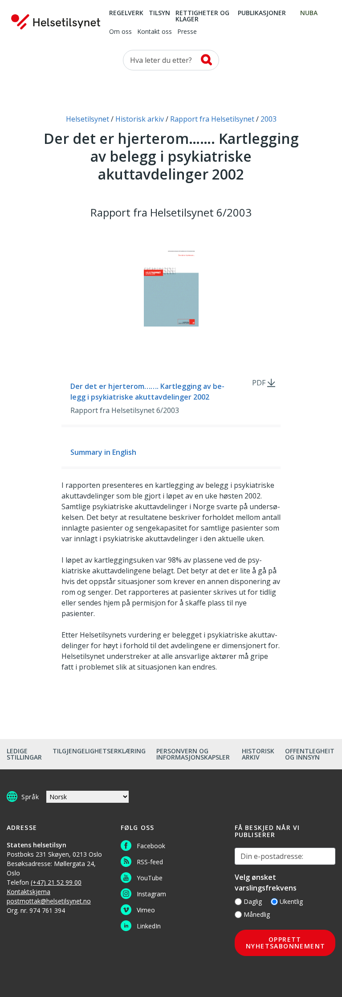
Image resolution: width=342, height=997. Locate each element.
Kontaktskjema (28, 891)
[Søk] (206, 59)
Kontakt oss (154, 32)
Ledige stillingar (24, 754)
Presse (187, 32)
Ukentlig (291, 901)
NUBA (309, 13)
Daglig (253, 901)
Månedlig (257, 914)
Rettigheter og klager (202, 16)
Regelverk (126, 13)
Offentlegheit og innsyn (309, 754)
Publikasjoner (262, 13)
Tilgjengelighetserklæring (99, 751)
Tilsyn (159, 13)
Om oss (120, 32)
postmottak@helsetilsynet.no (49, 901)
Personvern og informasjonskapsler (193, 754)
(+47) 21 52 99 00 (56, 882)
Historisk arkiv (258, 754)
